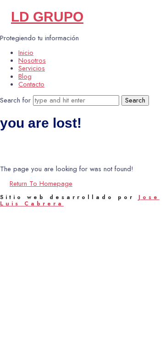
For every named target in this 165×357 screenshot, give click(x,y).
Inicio (25, 53)
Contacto (31, 84)
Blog (25, 76)
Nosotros (32, 60)
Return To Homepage (41, 183)
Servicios (31, 68)
